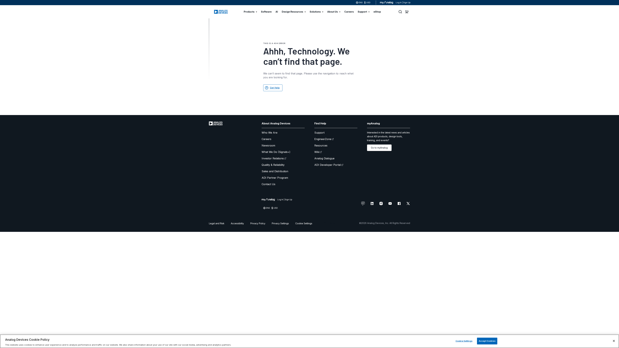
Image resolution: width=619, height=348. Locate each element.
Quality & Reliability (273, 164)
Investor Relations (273, 158)
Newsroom (268, 145)
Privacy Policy (257, 223)
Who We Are (269, 132)
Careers (266, 139)
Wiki (316, 152)
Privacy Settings (280, 223)
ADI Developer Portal (327, 164)
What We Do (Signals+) (276, 152)
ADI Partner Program (275, 177)
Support (319, 132)
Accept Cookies (487, 340)
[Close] (613, 340)
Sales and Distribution (275, 171)
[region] (309, 341)
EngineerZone (322, 139)
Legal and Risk (216, 223)
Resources (320, 145)
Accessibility (237, 223)
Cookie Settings (303, 223)
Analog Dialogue (324, 158)
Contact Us (268, 184)
